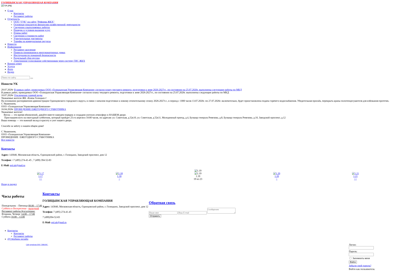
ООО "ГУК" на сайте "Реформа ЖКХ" (34, 21)
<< (40, 179)
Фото (10, 69)
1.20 (277, 176)
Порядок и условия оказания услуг (32, 30)
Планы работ (20, 33)
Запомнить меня (361, 258)
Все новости (7, 140)
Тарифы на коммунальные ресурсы (32, 41)
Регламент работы (23, 16)
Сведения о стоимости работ (29, 35)
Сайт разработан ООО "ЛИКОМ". (37, 244)
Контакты (19, 13)
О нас (10, 10)
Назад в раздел (9, 184)
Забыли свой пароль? (360, 265)
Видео (10, 72)
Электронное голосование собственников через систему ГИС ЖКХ (49, 61)
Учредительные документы (28, 38)
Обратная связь (162, 203)
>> (355, 179)
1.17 (40, 176)
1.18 (119, 176)
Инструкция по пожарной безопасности (35, 55)
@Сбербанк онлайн (17, 239)
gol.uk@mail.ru (17, 165)
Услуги (11, 66)
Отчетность (13, 19)
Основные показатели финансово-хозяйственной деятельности (47, 24)
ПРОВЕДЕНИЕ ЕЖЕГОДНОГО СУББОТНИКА (40, 109)
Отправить (155, 216)
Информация (14, 47)
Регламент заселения (24, 49)
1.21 (355, 176)
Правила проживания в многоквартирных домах (39, 52)
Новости (12, 44)
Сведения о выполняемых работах (32, 27)
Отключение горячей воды (28, 95)
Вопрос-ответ (14, 63)
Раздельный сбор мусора (27, 58)
